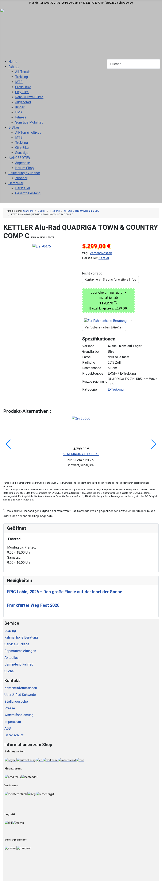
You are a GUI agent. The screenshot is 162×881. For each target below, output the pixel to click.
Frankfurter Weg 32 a (42, 2)
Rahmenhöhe (91, 368)
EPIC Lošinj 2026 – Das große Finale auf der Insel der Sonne (64, 591)
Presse (9, 708)
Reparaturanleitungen (20, 651)
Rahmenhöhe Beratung (21, 637)
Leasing (10, 631)
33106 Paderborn (68, 2)
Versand (88, 346)
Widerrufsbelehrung (18, 715)
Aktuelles (11, 658)
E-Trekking (116, 389)
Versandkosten (101, 253)
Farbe (86, 357)
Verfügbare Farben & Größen (104, 327)
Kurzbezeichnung (94, 381)
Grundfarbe (90, 352)
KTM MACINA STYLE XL (81, 454)
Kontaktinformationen (20, 688)
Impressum (12, 722)
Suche (9, 671)
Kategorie (89, 389)
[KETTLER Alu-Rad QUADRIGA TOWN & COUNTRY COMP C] (41, 246)
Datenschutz (14, 735)
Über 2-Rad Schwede (20, 695)
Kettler (104, 258)
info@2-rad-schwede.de (117, 2)
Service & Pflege (16, 644)
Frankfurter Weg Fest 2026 (33, 605)
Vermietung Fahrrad (18, 664)
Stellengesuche (16, 701)
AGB (7, 728)
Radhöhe (88, 362)
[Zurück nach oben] (157, 876)
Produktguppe (93, 373)
